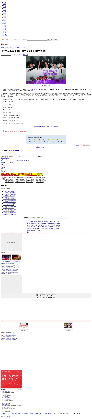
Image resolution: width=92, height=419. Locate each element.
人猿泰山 (5, 205)
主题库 (14, 199)
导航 (4, 34)
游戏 (4, 20)
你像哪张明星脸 (12, 200)
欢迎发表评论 (14, 150)
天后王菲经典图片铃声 (9, 196)
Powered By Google (24, 160)
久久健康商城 (37, 217)
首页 (4, 2)
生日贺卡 (10, 202)
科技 (4, 11)
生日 (14, 202)
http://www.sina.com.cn (6, 55)
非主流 (5, 199)
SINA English (38, 413)
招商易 (42, 217)
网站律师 (31, 413)
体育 (4, 5)
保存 (2, 164)
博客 (4, 13)
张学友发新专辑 (12, 206)
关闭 (2, 170)
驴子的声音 (11, 205)
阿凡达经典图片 (12, 194)
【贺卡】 (5, 200)
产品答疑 (50, 413)
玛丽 (14, 203)
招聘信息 (26, 413)
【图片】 (5, 194)
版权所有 (7, 416)
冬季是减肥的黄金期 (43, 223)
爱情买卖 (10, 203)
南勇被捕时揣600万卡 (8, 208)
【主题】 (5, 197)
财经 (4, 8)
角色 (15, 214)
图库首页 (56, 126)
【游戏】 (5, 212)
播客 (4, 16)
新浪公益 (7, 188)
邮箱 (4, 32)
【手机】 (5, 191)
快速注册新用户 (5, 158)
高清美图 (52, 126)
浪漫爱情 (9, 199)
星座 (4, 26)
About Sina (9, 413)
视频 (4, 14)
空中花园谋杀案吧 (85, 145)
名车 (14, 197)
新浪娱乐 (25, 55)
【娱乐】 (5, 206)
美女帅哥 (10, 197)
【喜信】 (5, 209)
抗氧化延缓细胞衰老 (55, 223)
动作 (9, 214)
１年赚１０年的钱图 (32, 228)
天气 (4, 28)
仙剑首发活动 (11, 193)
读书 (4, 23)
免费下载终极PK (12, 212)
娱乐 (4, 7)
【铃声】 (5, 203)
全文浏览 (3, 165)
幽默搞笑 (5, 211)
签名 (14, 191)
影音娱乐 (3, 47)
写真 (9, 211)
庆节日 (12, 211)
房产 (4, 19)
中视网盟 (26, 217)
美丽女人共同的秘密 (32, 225)
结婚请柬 (5, 202)
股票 (4, 10)
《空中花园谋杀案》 (31, 89)
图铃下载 (3, 188)
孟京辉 (15, 89)
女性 (4, 22)
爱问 (4, 31)
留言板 (2, 162)
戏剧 (7, 47)
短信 (4, 29)
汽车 (4, 17)
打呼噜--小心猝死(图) (55, 228)
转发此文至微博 (40, 147)
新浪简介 (3, 413)
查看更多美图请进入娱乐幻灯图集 (41, 126)
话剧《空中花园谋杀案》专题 (17, 47)
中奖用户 (5, 193)
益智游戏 (5, 214)
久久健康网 (32, 217)
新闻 (4, 4)
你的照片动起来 (12, 209)
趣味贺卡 (10, 191)
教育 (4, 25)
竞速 (12, 214)
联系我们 (20, 413)
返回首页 (3, 172)
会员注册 (44, 413)
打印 (2, 169)
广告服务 (14, 413)
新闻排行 (78, 145)
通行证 (5, 35)
